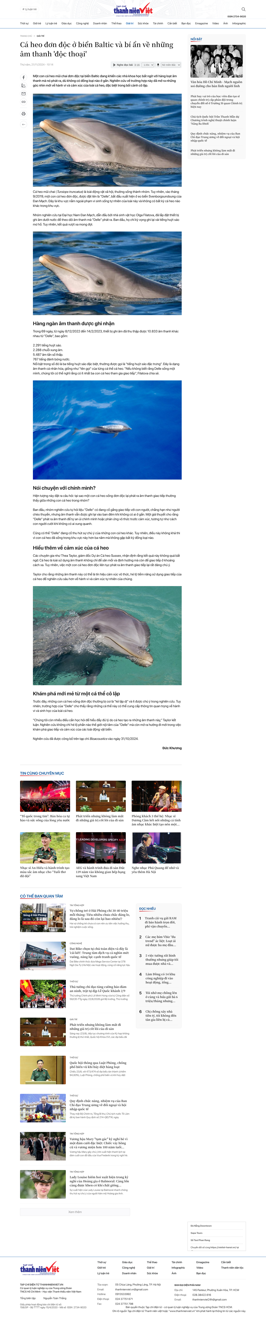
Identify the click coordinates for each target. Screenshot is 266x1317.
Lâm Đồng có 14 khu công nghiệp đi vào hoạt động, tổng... (160, 978)
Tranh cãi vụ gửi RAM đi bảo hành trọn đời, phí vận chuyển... (160, 922)
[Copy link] (23, 103)
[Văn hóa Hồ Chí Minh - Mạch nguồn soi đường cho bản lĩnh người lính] (217, 61)
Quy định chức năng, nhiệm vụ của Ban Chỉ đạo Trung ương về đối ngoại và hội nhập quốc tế (98, 1105)
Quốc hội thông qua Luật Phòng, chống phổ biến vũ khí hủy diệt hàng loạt (98, 1065)
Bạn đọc (186, 23)
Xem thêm (75, 1212)
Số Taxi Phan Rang (200, 1240)
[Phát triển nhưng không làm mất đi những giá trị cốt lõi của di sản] (101, 796)
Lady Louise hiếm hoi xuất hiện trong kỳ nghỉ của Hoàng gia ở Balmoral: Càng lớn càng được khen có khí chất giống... (99, 1181)
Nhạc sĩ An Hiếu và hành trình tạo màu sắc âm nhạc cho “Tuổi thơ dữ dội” (44, 872)
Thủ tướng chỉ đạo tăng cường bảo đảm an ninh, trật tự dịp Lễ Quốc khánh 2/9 (98, 989)
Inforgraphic (239, 23)
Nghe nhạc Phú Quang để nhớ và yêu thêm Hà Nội (155, 870)
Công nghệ (82, 23)
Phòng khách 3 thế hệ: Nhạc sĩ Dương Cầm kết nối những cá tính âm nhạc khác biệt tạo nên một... (156, 820)
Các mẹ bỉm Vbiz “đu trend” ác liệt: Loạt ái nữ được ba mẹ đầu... (160, 941)
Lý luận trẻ (51, 23)
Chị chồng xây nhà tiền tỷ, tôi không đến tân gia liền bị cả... (161, 1015)
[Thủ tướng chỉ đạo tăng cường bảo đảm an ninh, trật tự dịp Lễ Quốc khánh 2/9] (43, 994)
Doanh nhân (100, 23)
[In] (23, 115)
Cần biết (172, 23)
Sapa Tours (196, 1233)
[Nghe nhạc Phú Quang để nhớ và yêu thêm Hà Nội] (157, 847)
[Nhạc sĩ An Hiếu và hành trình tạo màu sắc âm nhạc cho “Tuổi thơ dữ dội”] (45, 847)
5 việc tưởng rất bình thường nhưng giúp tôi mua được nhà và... (161, 959)
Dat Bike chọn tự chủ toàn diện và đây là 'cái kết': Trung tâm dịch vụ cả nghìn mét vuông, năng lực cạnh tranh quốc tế (99, 953)
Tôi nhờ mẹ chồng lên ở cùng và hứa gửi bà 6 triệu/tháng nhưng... (161, 997)
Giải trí (129, 23)
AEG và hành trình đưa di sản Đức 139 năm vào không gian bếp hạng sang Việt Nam (100, 872)
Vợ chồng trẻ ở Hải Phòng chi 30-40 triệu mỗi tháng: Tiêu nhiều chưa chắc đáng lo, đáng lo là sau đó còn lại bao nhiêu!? (100, 915)
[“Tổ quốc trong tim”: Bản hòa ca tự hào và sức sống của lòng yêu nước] (45, 796)
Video (215, 23)
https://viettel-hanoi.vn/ (223, 1247)
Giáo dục (67, 23)
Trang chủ (26, 36)
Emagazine (201, 23)
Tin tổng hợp (77, 905)
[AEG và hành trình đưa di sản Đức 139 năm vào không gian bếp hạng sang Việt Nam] (101, 847)
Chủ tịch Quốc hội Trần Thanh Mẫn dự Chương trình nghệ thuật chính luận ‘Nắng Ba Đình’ (215, 120)
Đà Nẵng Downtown (201, 1225)
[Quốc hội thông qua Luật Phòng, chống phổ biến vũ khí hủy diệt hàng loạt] (43, 1070)
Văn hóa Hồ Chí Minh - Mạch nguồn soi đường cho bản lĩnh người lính (216, 84)
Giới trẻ (37, 23)
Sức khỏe (143, 23)
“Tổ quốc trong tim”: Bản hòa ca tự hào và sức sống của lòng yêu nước (45, 818)
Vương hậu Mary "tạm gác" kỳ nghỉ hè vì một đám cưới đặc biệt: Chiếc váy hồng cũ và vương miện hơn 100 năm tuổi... (99, 1143)
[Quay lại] (23, 124)
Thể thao (116, 23)
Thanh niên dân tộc (232, 1267)
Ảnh (225, 23)
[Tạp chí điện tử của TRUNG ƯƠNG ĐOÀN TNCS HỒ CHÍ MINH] (133, 9)
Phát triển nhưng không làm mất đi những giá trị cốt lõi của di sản (100, 818)
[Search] (243, 9)
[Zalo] (23, 85)
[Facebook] (23, 77)
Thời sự (24, 23)
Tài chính (158, 23)
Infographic (178, 1267)
